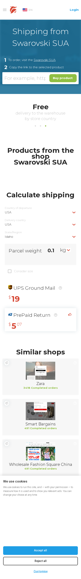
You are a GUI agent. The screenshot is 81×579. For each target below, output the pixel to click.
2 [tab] (40, 125)
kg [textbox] (63, 250)
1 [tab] (35, 125)
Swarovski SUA (45, 60)
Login (74, 10)
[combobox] (40, 212)
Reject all (41, 561)
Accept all (40, 550)
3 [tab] (45, 125)
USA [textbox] (8, 212)
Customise (41, 571)
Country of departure (18, 208)
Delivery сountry (15, 220)
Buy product (63, 78)
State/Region (13, 232)
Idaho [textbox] (9, 237)
